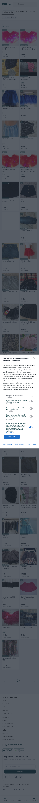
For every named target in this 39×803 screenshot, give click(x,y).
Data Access (19, 444)
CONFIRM (12, 437)
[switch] (31, 401)
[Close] (35, 359)
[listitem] (19, 396)
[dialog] (19, 401)
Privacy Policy (31, 444)
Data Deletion (7, 444)
